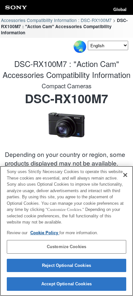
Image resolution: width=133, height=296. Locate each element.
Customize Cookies (66, 246)
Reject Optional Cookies (66, 265)
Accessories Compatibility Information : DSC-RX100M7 (56, 20)
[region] (66, 231)
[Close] (125, 175)
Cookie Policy (44, 232)
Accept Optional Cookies (66, 283)
